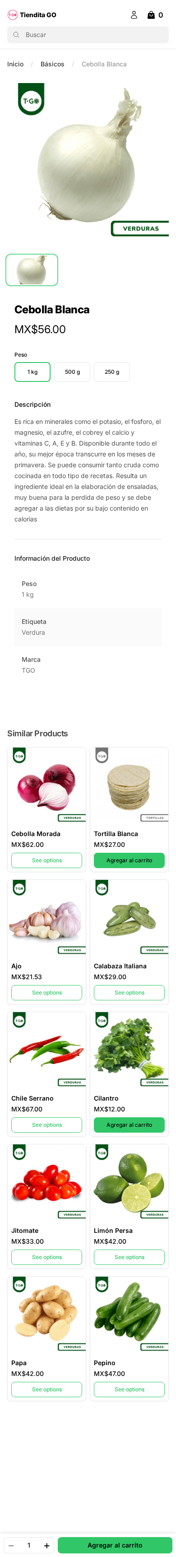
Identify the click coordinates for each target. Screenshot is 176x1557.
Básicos (53, 64)
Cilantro (106, 1098)
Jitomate (24, 1230)
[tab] (31, 270)
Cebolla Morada (35, 833)
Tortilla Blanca (116, 833)
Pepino (105, 1362)
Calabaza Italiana (120, 966)
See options (47, 860)
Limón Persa (113, 1230)
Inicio (15, 64)
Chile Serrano (32, 1098)
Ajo (16, 966)
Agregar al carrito (136, 860)
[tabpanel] (88, 164)
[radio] (32, 372)
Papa (19, 1362)
